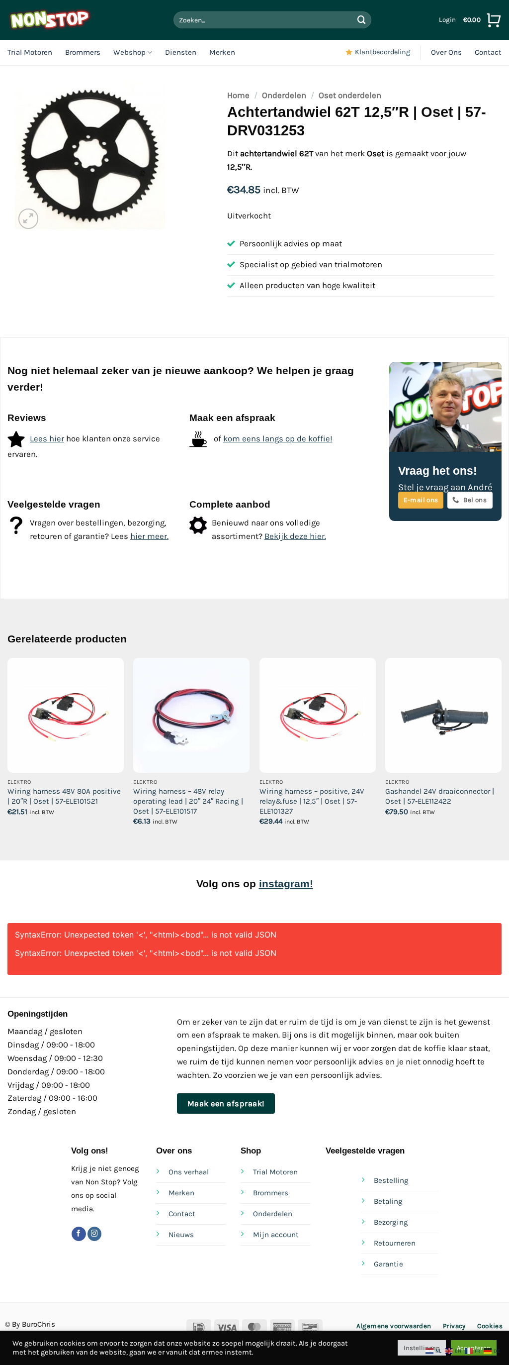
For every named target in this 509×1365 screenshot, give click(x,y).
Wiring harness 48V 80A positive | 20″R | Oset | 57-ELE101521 (64, 796)
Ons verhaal (189, 1171)
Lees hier (47, 438)
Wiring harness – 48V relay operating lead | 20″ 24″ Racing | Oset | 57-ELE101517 (188, 801)
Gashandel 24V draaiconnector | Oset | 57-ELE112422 (439, 796)
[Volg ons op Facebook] (79, 1234)
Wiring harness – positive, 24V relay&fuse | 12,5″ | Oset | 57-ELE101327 (311, 801)
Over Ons (446, 52)
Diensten (180, 52)
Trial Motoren (29, 52)
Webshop (129, 52)
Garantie (388, 1264)
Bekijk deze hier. (295, 536)
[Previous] (7, 751)
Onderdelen (284, 95)
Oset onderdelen (350, 95)
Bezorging (391, 1222)
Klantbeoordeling (382, 52)
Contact (488, 52)
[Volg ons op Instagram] (94, 1234)
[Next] (501, 751)
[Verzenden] (362, 19)
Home (238, 95)
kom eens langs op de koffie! (278, 438)
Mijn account (276, 1234)
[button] (447, 20)
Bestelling (391, 1180)
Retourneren (395, 1243)
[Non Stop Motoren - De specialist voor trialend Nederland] (49, 19)
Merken (222, 52)
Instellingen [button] (422, 1348)
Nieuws (181, 1234)
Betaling (388, 1201)
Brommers (82, 52)
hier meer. (149, 536)
